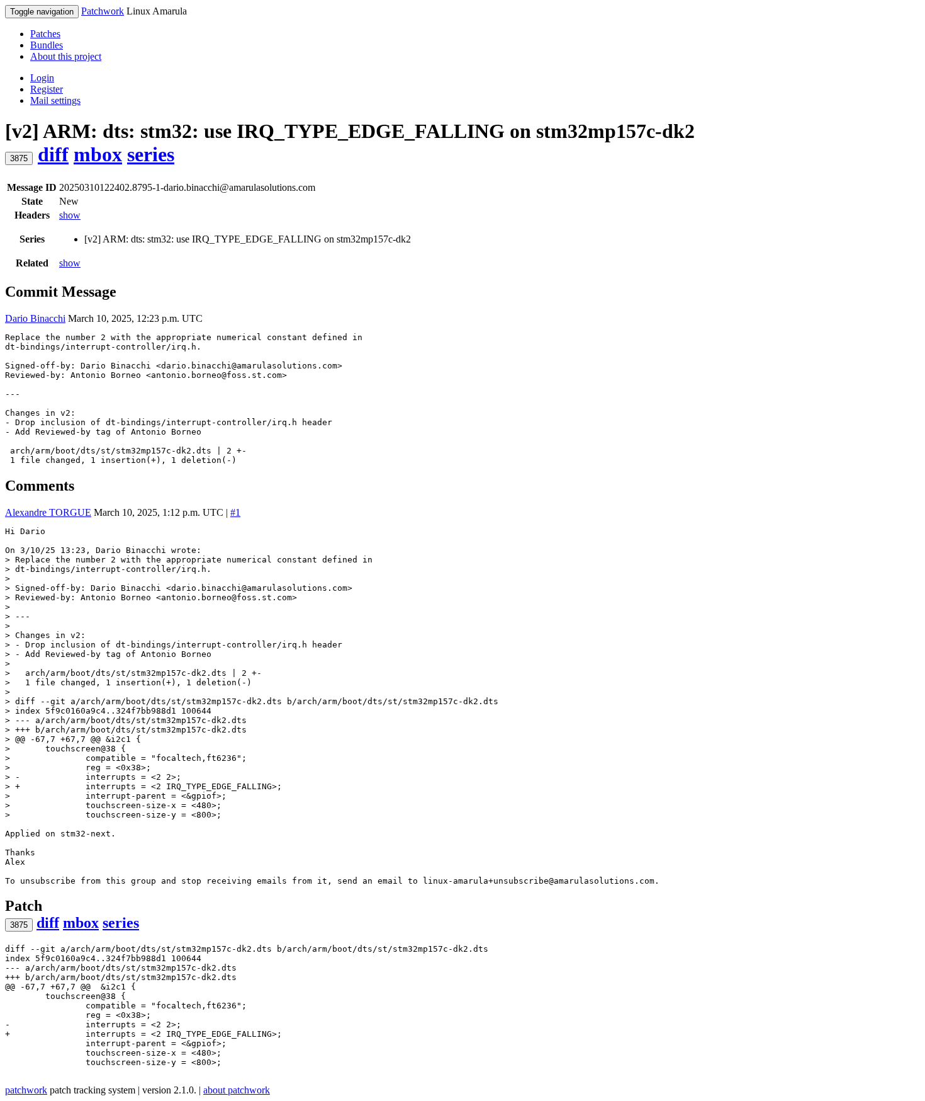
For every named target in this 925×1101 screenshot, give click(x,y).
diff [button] (53, 154)
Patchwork (102, 11)
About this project (65, 56)
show (70, 215)
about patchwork (236, 1090)
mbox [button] (98, 154)
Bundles (46, 45)
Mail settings (55, 100)
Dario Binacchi (35, 318)
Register (46, 89)
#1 (235, 512)
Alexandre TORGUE (48, 512)
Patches (45, 33)
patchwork (26, 1090)
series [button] (150, 154)
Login (42, 77)
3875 (19, 158)
